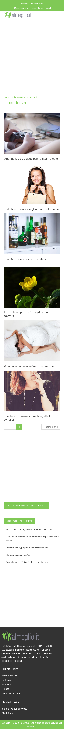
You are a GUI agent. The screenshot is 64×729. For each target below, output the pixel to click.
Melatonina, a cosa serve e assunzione (29, 366)
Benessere (7, 684)
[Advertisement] (32, 52)
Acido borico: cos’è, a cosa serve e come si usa (29, 529)
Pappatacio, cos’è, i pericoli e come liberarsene (28, 562)
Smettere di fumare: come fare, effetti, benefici (27, 417)
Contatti (48, 8)
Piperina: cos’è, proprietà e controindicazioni (27, 547)
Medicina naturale (10, 693)
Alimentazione (9, 675)
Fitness (5, 688)
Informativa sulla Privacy (14, 708)
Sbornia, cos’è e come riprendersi (25, 259)
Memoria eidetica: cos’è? (18, 554)
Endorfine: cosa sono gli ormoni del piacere (31, 209)
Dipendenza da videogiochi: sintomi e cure (31, 158)
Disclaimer (7, 713)
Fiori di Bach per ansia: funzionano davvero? (26, 314)
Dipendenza (19, 96)
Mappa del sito (37, 8)
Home (6, 96)
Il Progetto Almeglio (22, 8)
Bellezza (6, 680)
